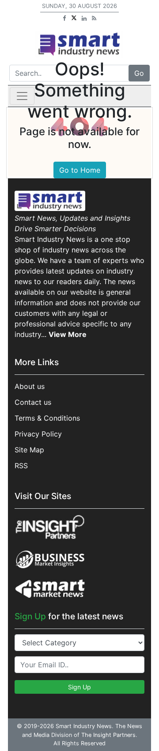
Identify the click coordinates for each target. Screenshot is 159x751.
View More (68, 334)
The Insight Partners (108, 735)
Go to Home (79, 170)
